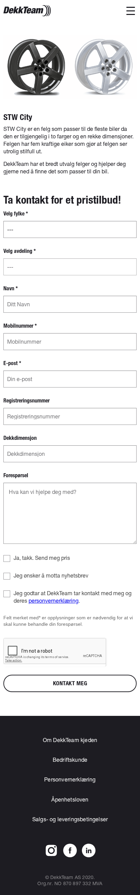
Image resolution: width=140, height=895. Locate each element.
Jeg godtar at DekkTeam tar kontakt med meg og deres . (73, 597)
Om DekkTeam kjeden (70, 740)
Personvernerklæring (69, 779)
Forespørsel (15, 475)
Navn (10, 289)
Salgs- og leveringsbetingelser (70, 819)
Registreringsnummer (26, 401)
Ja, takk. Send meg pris (42, 557)
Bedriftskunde (70, 759)
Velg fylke (15, 214)
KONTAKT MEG (70, 683)
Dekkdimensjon (20, 438)
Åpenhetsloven (69, 799)
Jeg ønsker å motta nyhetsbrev (51, 575)
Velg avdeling (19, 251)
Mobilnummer (20, 326)
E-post (12, 363)
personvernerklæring (53, 600)
